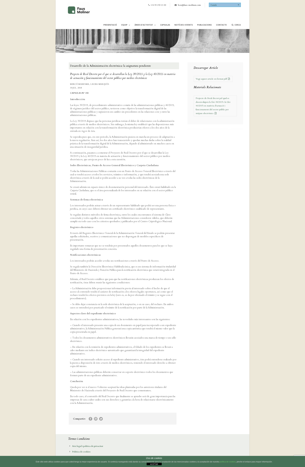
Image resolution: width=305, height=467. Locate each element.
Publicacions (204, 25)
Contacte (221, 25)
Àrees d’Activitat (144, 25)
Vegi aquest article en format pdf (211, 78)
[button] (225, 5)
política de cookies (228, 462)
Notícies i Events (183, 25)
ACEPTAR (154, 464)
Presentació (110, 25)
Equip (124, 25)
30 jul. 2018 (76, 88)
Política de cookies (81, 451)
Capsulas (165, 25)
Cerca (237, 25)
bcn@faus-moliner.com (189, 5)
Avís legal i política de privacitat (87, 446)
